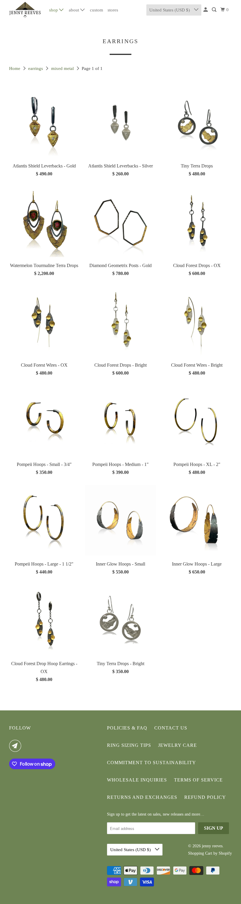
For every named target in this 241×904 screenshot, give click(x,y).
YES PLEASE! (178, 493)
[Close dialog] (228, 406)
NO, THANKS (178, 511)
